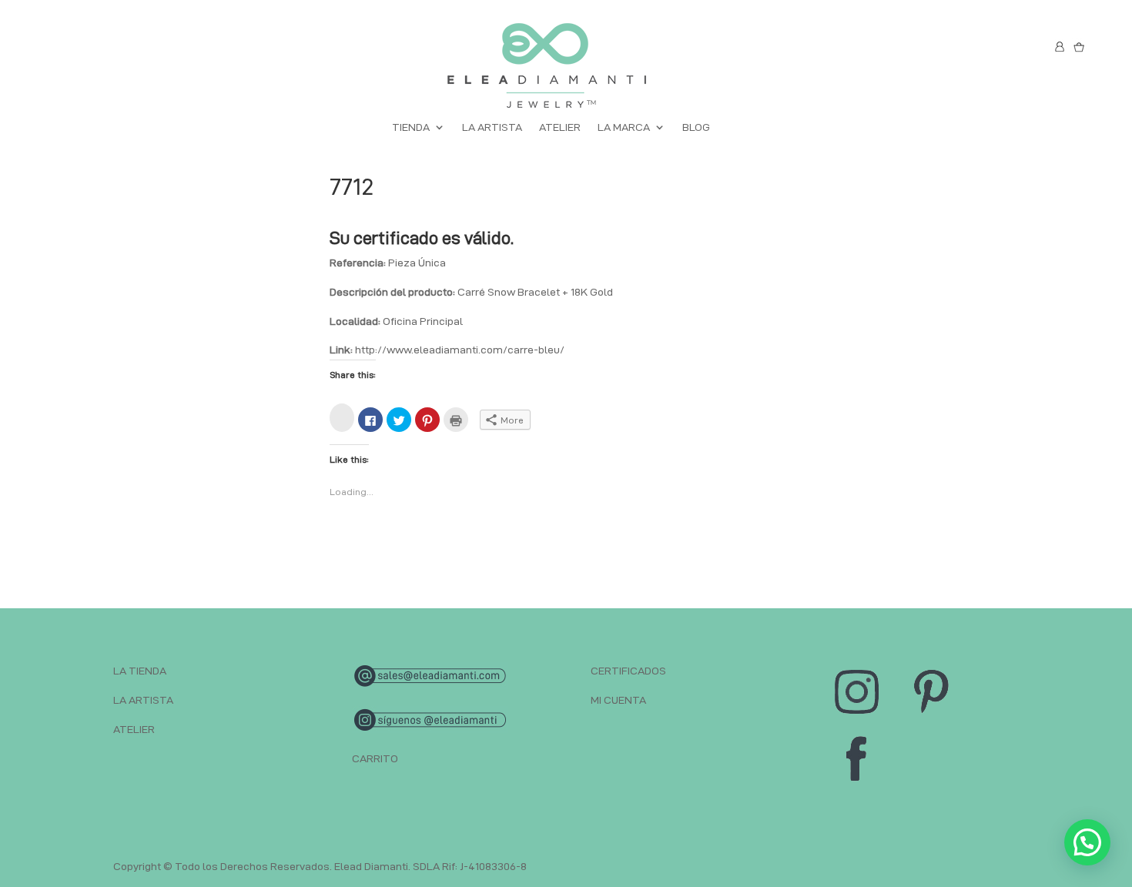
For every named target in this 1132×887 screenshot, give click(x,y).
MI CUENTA (618, 700)
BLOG (696, 127)
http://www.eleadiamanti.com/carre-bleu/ (459, 349)
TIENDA (411, 127)
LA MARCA (624, 127)
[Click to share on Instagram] (342, 417)
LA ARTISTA (492, 127)
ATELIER (560, 127)
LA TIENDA (139, 670)
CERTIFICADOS (628, 670)
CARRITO (375, 758)
